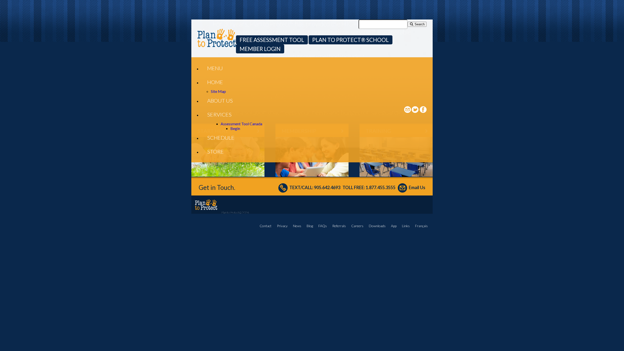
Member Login (260, 49)
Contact (266, 226)
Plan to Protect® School (350, 40)
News (297, 226)
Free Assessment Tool (272, 40)
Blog (310, 226)
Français (421, 226)
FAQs (322, 226)
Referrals (339, 226)
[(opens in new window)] (415, 111)
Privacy (282, 226)
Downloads (377, 226)
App (394, 226)
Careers (357, 226)
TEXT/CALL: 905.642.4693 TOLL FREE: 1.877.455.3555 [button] (342, 187)
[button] (215, 68)
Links (406, 226)
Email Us (417, 187)
